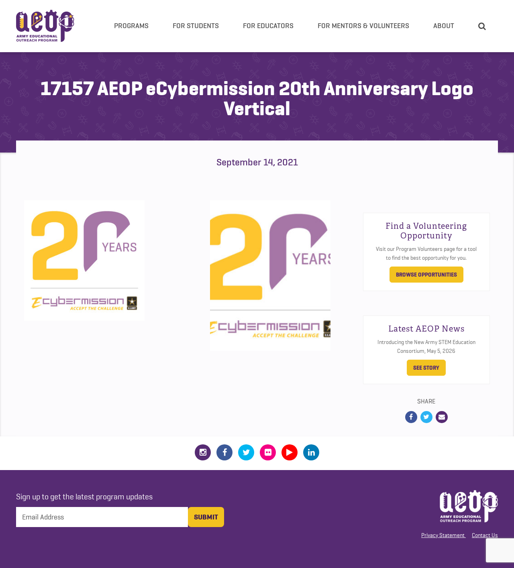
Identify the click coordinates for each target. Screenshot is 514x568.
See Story (426, 367)
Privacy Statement (443, 535)
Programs (131, 26)
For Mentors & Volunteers (363, 26)
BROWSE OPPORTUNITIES (426, 274)
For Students (196, 26)
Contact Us (485, 535)
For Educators (268, 26)
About (443, 26)
